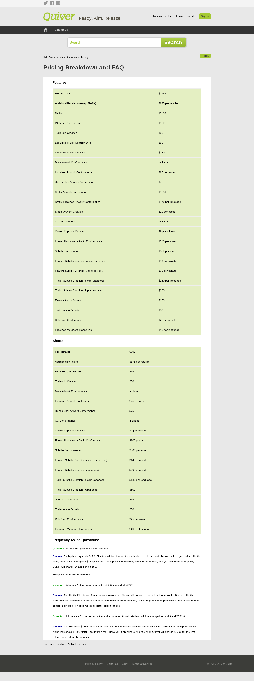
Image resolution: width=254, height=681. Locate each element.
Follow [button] (205, 55)
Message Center (162, 16)
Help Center (49, 57)
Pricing (84, 57)
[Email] (58, 3)
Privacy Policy (94, 663)
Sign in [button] (205, 16)
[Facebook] (52, 3)
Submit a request (77, 644)
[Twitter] (45, 3)
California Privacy (117, 663)
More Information (68, 57)
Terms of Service (142, 663)
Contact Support (185, 16)
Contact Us (61, 29)
